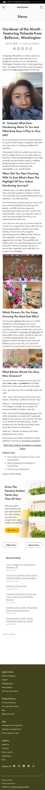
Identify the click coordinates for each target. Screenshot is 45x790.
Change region (36, 2)
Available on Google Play (11, 729)
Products (5, 748)
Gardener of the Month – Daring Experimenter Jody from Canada (19, 620)
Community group (9, 702)
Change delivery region (20, 787)
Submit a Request (8, 676)
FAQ (3, 760)
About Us (5, 744)
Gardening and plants (30, 43)
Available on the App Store (12, 725)
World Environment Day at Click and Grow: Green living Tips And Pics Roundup (21, 597)
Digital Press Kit (8, 714)
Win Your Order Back (10, 691)
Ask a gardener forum (10, 706)
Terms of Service (8, 783)
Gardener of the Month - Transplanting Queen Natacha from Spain (22, 609)
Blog (3, 710)
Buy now (12, 530)
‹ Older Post (10, 545)
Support (5, 680)
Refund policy (7, 687)
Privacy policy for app (10, 733)
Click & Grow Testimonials (18, 468)
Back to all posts (9, 634)
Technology (6, 756)
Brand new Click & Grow (16, 586)
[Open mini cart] (41, 7)
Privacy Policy (7, 780)
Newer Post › (34, 545)
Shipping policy (7, 683)
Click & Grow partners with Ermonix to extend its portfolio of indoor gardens (22, 576)
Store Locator (7, 752)
